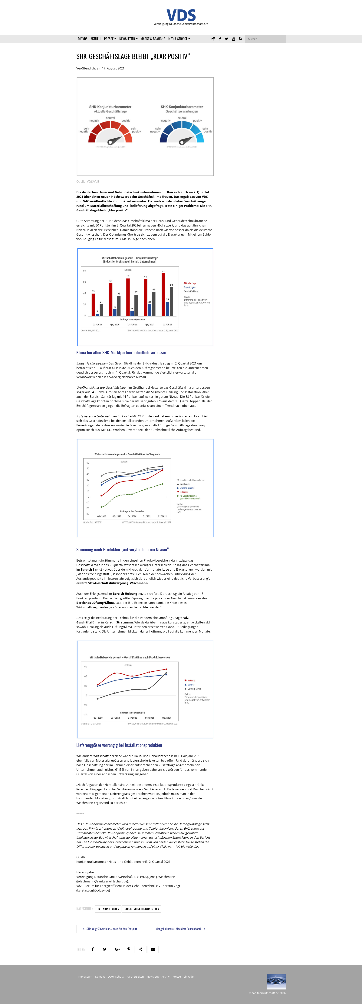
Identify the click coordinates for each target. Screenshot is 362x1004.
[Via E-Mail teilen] (153, 949)
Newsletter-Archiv (158, 976)
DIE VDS (82, 38)
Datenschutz (116, 976)
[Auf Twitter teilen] (104, 949)
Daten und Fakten (108, 909)
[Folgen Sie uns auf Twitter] (226, 38)
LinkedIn (189, 976)
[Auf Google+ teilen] (116, 949)
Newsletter (127, 38)
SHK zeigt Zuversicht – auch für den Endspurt (111, 929)
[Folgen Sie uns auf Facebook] (219, 38)
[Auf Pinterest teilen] (128, 949)
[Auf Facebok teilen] (92, 949)
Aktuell (95, 38)
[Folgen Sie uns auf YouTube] (234, 38)
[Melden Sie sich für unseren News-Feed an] (241, 38)
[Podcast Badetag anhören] (213, 38)
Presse (109, 38)
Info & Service (177, 38)
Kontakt (100, 976)
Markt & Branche (153, 38)
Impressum (85, 976)
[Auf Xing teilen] (140, 949)
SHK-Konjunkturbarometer (142, 909)
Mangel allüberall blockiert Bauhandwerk (179, 929)
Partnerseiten (135, 976)
